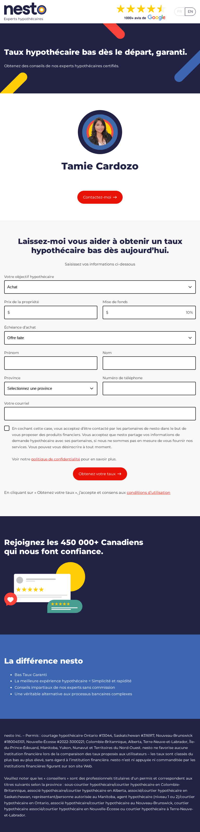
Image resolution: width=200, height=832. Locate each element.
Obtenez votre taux (97, 474)
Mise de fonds (115, 302)
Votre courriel (16, 403)
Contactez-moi (97, 197)
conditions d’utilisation (148, 492)
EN (190, 11)
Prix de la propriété (21, 302)
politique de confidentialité (55, 459)
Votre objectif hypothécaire (29, 277)
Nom (107, 353)
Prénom (11, 353)
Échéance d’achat (20, 327)
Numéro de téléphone (122, 378)
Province (12, 378)
